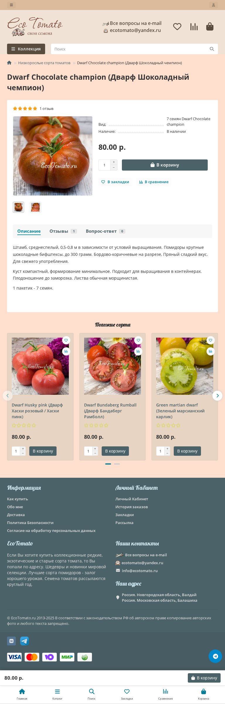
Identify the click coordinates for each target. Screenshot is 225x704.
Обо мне (15, 506)
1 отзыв (45, 108)
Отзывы (62, 231)
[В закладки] (66, 340)
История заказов (131, 506)
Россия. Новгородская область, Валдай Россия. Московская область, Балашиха (159, 597)
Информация (24, 487)
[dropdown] (11, 5)
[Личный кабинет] (213, 5)
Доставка (16, 514)
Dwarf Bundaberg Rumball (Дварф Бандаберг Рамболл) (110, 410)
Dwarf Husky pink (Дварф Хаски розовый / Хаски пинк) (37, 410)
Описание (29, 231)
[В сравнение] (66, 351)
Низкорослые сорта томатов (44, 62)
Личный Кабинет (136, 487)
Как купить (17, 498)
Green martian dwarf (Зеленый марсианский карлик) (180, 410)
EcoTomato (20, 543)
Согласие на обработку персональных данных (51, 530)
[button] (8, 396)
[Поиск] (212, 49)
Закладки (124, 514)
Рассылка (124, 522)
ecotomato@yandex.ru (142, 562)
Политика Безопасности (30, 522)
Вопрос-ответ (104, 231)
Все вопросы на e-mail (135, 23)
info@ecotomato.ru (140, 570)
